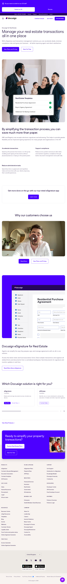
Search (29, 14)
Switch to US (18, 9)
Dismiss (50, 9)
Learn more (33, 197)
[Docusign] (11, 18)
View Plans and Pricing (10, 49)
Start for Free (27, 49)
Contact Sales (39, 18)
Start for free (11, 453)
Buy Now (50, 18)
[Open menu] (3, 19)
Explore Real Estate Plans (14, 446)
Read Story (24, 261)
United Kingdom (31, 555)
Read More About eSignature (12, 368)
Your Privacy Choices (27, 576)
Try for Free (60, 18)
